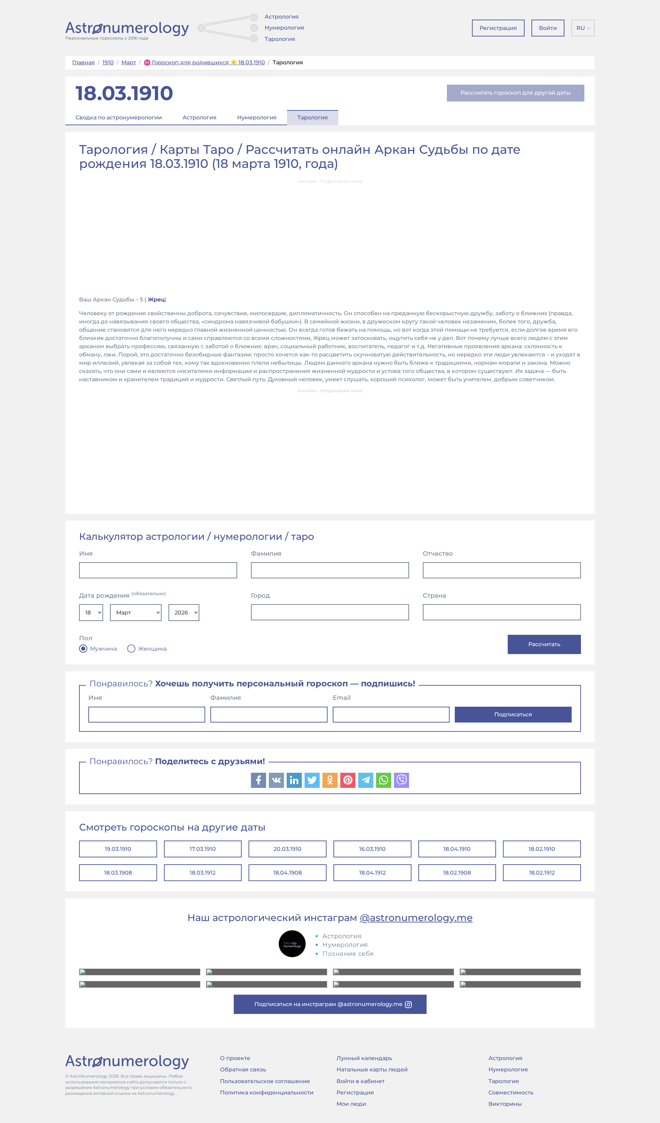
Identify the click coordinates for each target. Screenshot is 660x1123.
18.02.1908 (457, 872)
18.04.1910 (457, 849)
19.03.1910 (118, 849)
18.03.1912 (203, 872)
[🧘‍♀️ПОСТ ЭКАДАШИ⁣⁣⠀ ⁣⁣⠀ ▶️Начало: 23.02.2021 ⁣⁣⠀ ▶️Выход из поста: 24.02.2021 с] (393, 972)
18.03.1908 (118, 872)
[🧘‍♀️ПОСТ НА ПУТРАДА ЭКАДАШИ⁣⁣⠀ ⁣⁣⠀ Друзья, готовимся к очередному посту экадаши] (266, 984)
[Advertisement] (330, 236)
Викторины (505, 1104)
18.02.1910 (542, 849)
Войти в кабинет (361, 1081)
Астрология (282, 16)
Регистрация (498, 28)
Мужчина (103, 649)
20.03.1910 (287, 849)
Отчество (438, 553)
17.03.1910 (203, 849)
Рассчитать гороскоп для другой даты (516, 92)
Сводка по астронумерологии (119, 117)
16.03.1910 (372, 849)
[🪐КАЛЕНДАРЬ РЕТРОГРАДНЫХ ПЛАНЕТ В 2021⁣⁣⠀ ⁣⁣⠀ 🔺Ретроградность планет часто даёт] (393, 984)
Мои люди (351, 1104)
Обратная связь (243, 1069)
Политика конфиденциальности (267, 1092)
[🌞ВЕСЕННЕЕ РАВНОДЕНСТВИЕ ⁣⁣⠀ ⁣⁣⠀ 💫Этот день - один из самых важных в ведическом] (139, 972)
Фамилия (266, 553)
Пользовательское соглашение (265, 1081)
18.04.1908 (287, 872)
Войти (548, 28)
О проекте (235, 1058)
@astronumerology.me (416, 917)
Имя (86, 553)
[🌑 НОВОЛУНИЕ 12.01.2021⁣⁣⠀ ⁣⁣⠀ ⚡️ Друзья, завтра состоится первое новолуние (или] (520, 984)
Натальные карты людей (372, 1069)
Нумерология (284, 27)
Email (342, 698)
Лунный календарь (364, 1058)
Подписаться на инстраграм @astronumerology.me (328, 1004)
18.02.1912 (542, 872)
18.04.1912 (372, 872)
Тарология (280, 39)
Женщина (152, 649)
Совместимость (511, 1092)
